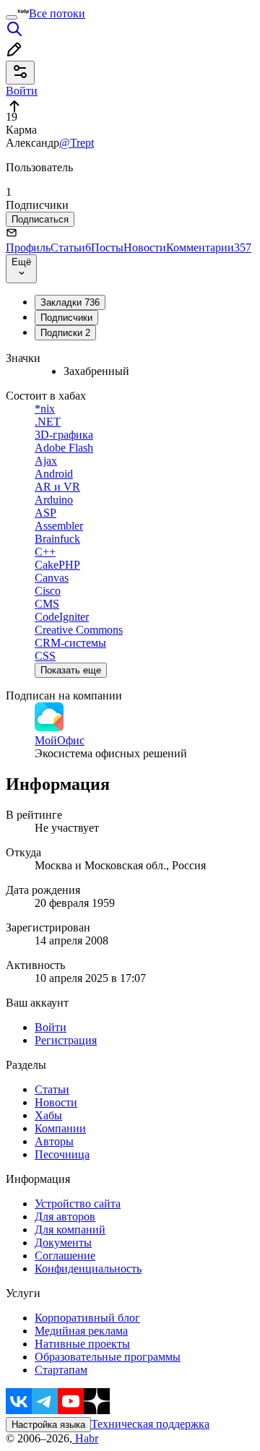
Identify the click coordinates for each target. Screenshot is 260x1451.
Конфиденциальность (88, 1268)
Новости (145, 247)
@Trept (76, 143)
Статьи (71, 247)
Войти (50, 1027)
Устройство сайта (78, 1203)
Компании (60, 1128)
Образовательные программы (108, 1357)
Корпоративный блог (87, 1318)
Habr (85, 1438)
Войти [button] (22, 91)
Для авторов (65, 1216)
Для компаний (70, 1229)
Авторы (54, 1141)
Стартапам (61, 1370)
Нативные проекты (82, 1344)
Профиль (28, 247)
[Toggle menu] (11, 17)
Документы (63, 1242)
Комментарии (208, 247)
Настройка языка (48, 1424)
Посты (107, 247)
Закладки (70, 302)
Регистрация (66, 1040)
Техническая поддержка (150, 1424)
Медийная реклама (81, 1331)
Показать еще (70, 670)
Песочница (62, 1154)
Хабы (48, 1115)
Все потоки (57, 13)
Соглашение (65, 1255)
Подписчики (66, 317)
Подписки (65, 332)
